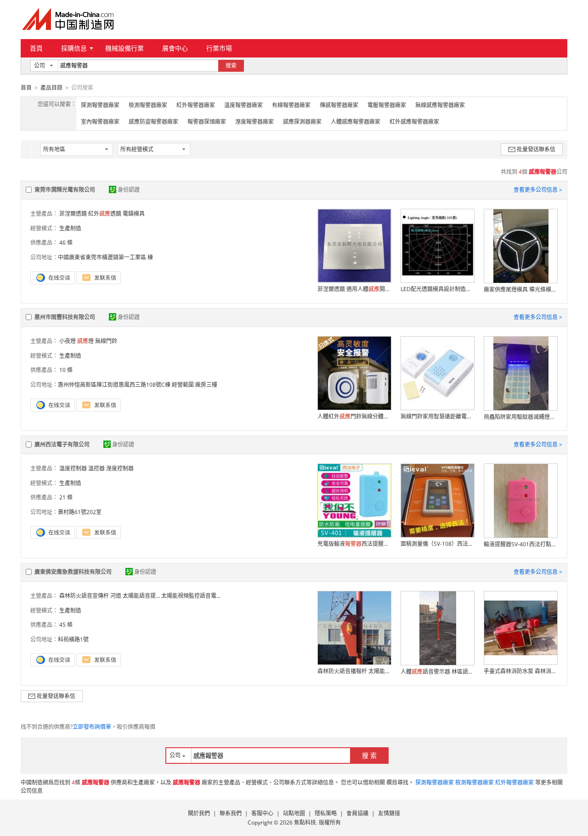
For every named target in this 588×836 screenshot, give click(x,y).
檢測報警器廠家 (148, 105)
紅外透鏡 (104, 214)
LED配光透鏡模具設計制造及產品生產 (437, 289)
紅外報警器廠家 (195, 105)
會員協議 (357, 813)
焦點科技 (305, 822)
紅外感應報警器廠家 (414, 122)
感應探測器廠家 (302, 122)
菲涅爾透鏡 (73, 214)
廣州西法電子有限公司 (62, 444)
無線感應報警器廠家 (440, 105)
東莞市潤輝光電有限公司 (64, 190)
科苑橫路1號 (73, 639)
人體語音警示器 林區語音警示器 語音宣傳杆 (437, 672)
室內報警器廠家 (100, 122)
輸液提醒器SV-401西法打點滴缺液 (520, 544)
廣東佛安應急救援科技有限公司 (73, 572)
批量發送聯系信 (536, 149)
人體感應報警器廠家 (355, 122)
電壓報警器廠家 (387, 105)
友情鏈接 (389, 813)
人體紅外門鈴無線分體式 (354, 416)
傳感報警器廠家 (339, 105)
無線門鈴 (106, 341)
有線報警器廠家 (291, 105)
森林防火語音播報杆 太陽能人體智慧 (354, 671)
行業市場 (219, 48)
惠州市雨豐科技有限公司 (64, 317)
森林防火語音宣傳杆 (84, 596)
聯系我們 (231, 813)
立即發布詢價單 (92, 727)
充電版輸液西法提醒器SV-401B (354, 544)
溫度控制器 (73, 468)
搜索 (231, 65)
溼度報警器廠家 (254, 122)
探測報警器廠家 (100, 105)
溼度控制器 (120, 468)
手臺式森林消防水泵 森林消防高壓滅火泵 (520, 671)
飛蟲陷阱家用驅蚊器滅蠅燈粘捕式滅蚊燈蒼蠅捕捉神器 (520, 417)
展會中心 (175, 48)
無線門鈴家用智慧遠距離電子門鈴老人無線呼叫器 (437, 416)
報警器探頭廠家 (206, 122)
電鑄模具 (134, 214)
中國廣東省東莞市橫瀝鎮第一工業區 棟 (105, 257)
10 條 (66, 370)
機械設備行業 (124, 48)
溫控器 (96, 468)
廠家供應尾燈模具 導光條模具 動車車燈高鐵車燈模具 (520, 289)
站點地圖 (294, 813)
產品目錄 (51, 88)
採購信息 (74, 48)
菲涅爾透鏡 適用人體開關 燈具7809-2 (354, 289)
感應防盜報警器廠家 (153, 122)
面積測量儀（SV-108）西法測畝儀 (437, 544)
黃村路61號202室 (80, 512)
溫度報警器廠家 (243, 105)
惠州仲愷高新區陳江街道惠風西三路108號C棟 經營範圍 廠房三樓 (137, 385)
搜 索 (369, 755)
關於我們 (199, 813)
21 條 (66, 497)
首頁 (36, 48)
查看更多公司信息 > (538, 190)
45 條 (66, 625)
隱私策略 (326, 813)
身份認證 (129, 190)
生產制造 (70, 228)
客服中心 (262, 813)
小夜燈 (67, 341)
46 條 (66, 242)
